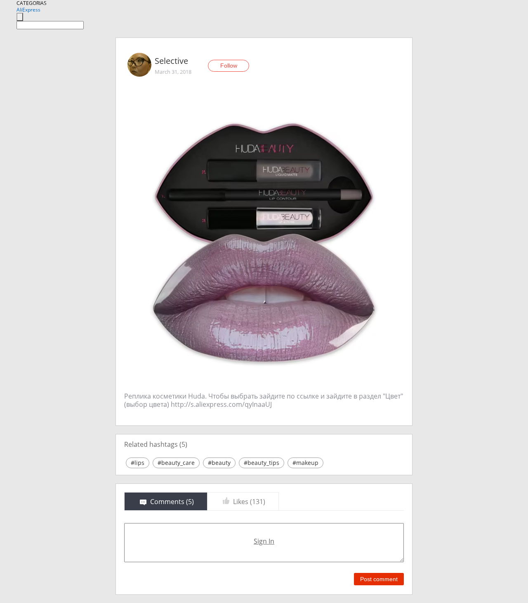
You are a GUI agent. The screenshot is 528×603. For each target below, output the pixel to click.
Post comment (379, 579)
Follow (228, 65)
